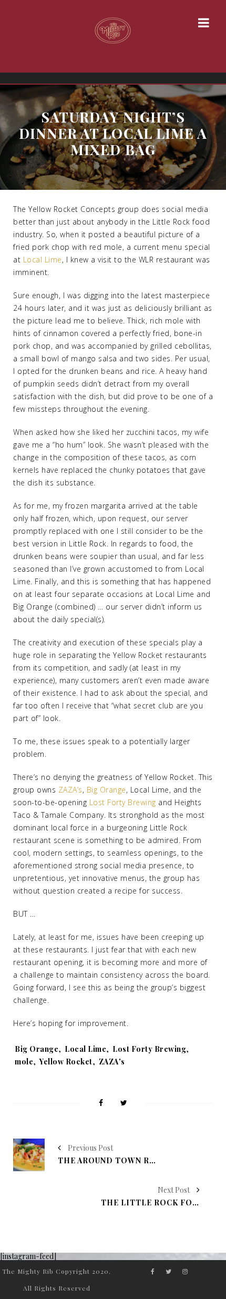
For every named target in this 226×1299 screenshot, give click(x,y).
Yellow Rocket (66, 1062)
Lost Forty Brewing (122, 802)
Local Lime (42, 260)
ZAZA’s (70, 790)
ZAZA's (112, 1062)
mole (24, 1062)
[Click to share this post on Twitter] (123, 1103)
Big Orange (106, 790)
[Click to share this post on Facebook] (101, 1103)
